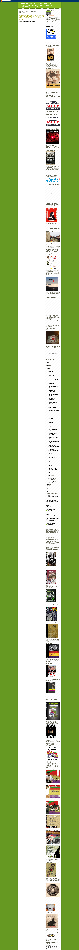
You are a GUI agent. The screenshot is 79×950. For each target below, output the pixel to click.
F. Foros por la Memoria (51, 511)
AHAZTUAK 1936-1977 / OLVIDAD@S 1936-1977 (37, 4)
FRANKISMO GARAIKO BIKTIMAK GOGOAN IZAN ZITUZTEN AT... (53, 441)
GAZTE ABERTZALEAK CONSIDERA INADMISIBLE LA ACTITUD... (53, 382)
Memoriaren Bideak (51, 523)
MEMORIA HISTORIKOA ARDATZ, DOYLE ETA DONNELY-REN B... (52, 374)
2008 (48, 364)
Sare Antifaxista (50, 525)
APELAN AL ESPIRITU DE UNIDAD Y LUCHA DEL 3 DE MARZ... (53, 425)
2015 (48, 490)
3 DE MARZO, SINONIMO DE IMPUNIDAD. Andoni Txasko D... (54, 413)
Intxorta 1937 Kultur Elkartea (52, 520)
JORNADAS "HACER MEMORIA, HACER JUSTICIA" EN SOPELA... (53, 378)
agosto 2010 (50, 476)
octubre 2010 (50, 479)
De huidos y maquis (51, 509)
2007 (48, 362)
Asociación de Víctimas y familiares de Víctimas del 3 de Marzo (52, 501)
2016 (48, 491)
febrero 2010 (50, 369)
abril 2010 (50, 470)
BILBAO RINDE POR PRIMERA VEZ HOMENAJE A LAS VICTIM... (54, 394)
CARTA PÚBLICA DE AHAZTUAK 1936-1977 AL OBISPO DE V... (53, 464)
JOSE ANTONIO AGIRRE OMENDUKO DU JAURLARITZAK (52, 390)
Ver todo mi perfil (49, 26)
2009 (48, 365)
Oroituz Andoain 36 (51, 524)
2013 (48, 487)
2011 (48, 484)
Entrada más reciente (23, 23)
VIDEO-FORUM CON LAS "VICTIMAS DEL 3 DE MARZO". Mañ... (52, 429)
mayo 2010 (50, 472)
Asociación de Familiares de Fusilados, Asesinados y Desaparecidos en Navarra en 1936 (52, 498)
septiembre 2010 (51, 478)
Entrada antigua (41, 23)
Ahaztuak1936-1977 (50, 15)
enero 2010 (50, 368)
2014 (48, 488)
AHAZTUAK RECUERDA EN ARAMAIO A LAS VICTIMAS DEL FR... (53, 452)
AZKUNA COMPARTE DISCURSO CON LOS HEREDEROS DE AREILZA (53, 409)
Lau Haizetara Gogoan (51, 522)
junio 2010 (50, 473)
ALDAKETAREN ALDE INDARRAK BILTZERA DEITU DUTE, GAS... (54, 421)
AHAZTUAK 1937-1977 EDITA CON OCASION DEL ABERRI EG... (54, 460)
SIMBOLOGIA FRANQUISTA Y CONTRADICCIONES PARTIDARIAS (53, 433)
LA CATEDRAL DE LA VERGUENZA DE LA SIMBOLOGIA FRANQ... (53, 468)
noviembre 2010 (51, 481)
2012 (48, 485)
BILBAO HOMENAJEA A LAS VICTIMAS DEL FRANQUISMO (53, 398)
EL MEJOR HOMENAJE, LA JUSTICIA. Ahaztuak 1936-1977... (53, 386)
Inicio (32, 23)
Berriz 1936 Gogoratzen (51, 506)
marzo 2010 (50, 371)
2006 (48, 361)
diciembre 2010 (51, 482)
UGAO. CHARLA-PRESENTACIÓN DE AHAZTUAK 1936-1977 (52, 456)
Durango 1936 (49, 510)
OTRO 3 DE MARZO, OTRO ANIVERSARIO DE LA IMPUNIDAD (53, 417)
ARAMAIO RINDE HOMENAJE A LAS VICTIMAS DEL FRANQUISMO (53, 448)
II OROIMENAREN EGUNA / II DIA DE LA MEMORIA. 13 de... (53, 437)
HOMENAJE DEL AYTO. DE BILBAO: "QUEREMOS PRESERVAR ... (53, 402)
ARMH (48, 495)
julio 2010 (50, 475)
